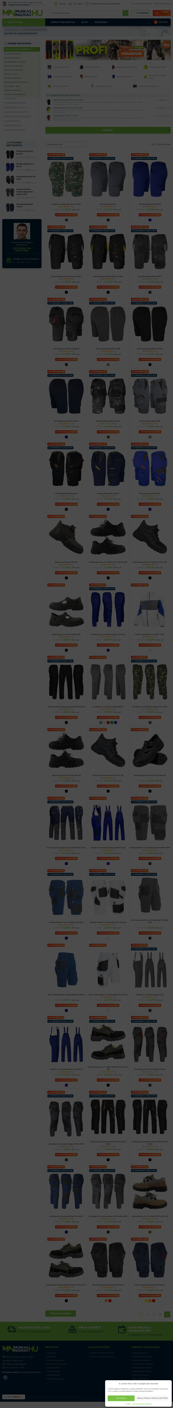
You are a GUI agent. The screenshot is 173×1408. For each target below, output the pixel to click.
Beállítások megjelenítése (152, 1398)
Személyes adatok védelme (142, 1404)
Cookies (128, 1404)
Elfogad (121, 1398)
